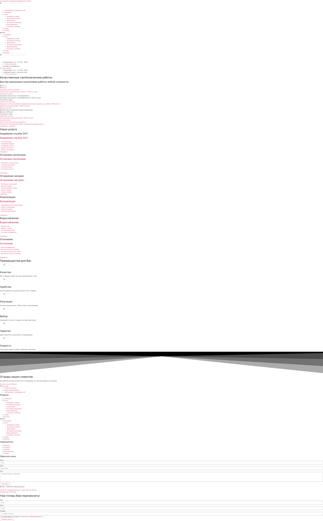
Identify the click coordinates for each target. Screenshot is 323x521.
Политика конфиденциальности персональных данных (18, 490)
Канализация (11, 20)
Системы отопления (13, 26)
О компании (7, 12)
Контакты (6, 30)
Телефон (3, 511)
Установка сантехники (14, 22)
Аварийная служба (13, 16)
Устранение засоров (13, 18)
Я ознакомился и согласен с (22, 516)
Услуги (5, 14)
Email (1, 465)
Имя (1, 500)
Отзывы (6, 28)
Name (2, 460)
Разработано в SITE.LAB (8, 492)
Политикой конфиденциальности (32, 516)
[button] (161, 33)
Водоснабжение (12, 24)
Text (1, 471)
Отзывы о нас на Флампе (8, 384)
